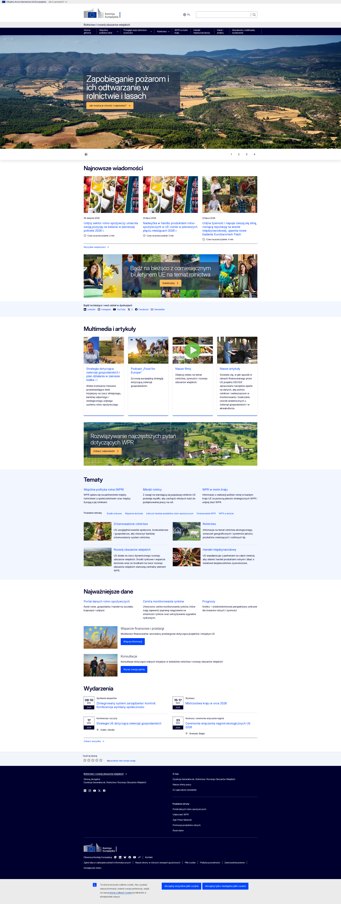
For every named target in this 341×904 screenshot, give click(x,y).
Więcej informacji (132, 641)
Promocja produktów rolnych (187, 825)
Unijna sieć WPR (181, 814)
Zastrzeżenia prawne (234, 862)
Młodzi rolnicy (152, 489)
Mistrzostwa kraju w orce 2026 (206, 703)
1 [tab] (231, 154)
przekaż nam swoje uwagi (122, 760)
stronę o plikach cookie (120, 892)
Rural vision (178, 830)
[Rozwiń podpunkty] (118, 31)
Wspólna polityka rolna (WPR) (104, 489)
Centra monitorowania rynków (163, 601)
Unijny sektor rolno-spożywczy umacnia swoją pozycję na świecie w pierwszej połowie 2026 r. (111, 226)
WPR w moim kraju (181, 31)
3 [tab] (246, 154)
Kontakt (149, 857)
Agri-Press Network (182, 819)
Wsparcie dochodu (134, 513)
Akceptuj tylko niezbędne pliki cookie (225, 886)
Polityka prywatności (210, 862)
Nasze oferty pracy (182, 784)
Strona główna (87, 31)
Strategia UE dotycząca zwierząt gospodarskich (128, 723)
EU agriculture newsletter (185, 790)
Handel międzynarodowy (201, 31)
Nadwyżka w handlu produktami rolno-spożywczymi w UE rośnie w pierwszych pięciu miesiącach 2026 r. (170, 226)
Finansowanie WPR (206, 513)
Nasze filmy (183, 368)
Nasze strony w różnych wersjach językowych (157, 862)
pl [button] (188, 14)
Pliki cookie (190, 862)
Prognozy (208, 601)
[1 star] (85, 760)
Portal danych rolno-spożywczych (107, 601)
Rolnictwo (162, 31)
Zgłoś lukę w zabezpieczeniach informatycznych (107, 862)
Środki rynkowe (114, 513)
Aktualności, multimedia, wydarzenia (243, 31)
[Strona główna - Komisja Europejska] (105, 13)
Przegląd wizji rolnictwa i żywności (135, 31)
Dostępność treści (92, 868)
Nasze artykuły (230, 368)
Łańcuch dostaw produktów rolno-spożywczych (169, 513)
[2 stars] (87, 760)
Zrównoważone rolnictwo (131, 524)
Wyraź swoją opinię (134, 669)
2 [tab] (238, 154)
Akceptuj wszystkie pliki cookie (181, 886)
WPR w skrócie (226, 513)
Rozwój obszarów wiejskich (132, 549)
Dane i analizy (220, 31)
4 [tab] (254, 154)
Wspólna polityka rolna (105, 31)
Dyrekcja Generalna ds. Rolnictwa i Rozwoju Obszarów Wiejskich (204, 779)
